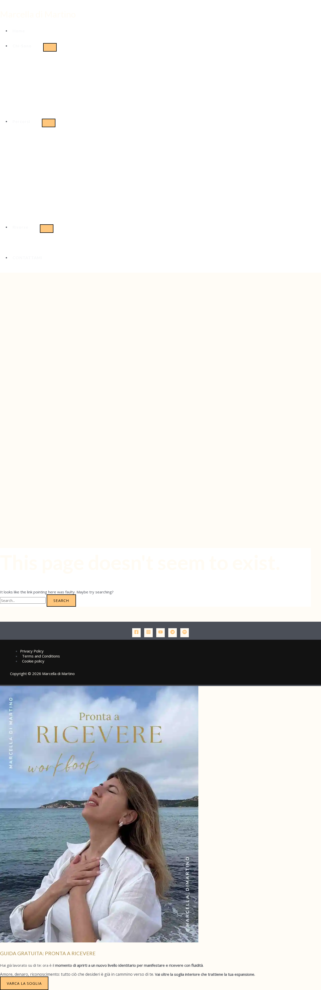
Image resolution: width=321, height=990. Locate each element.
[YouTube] (160, 632)
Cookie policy (33, 661)
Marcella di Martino (38, 14)
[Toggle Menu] (50, 47)
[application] (34, 45)
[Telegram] (172, 632)
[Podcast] (184, 632)
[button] (26, 45)
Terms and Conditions (41, 655)
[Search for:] (23, 600)
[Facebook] (136, 632)
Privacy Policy (32, 650)
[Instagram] (148, 632)
